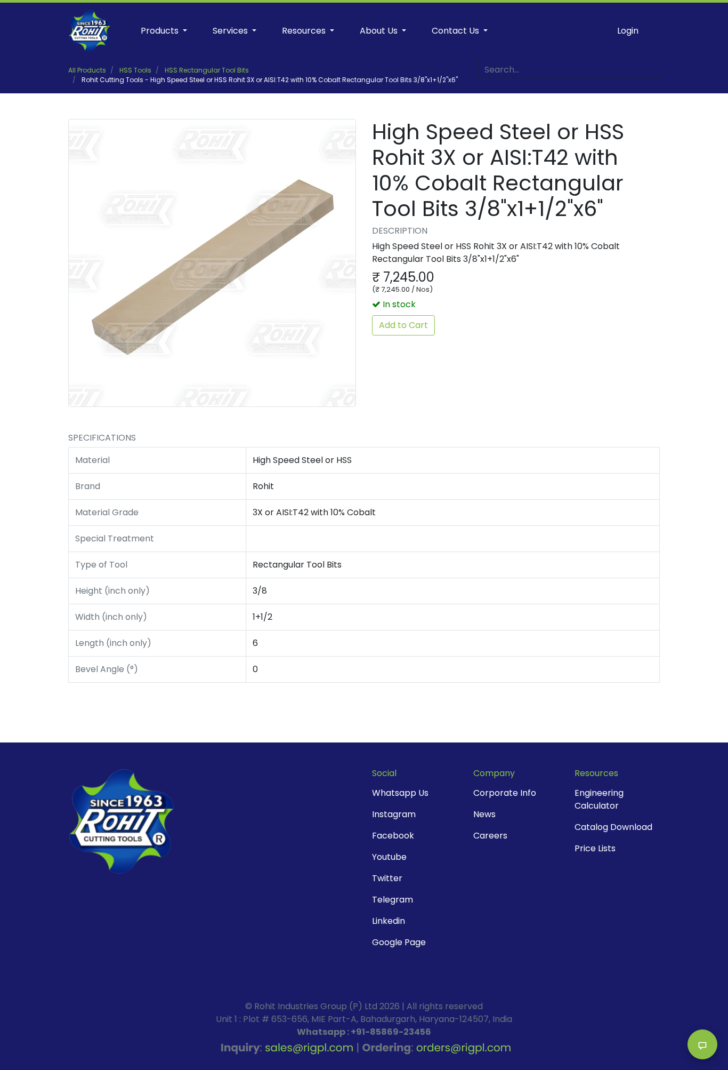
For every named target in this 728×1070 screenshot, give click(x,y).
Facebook (393, 835)
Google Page (399, 942)
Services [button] (231, 31)
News (484, 814)
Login (627, 31)
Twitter (387, 878)
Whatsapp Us (400, 793)
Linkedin (388, 921)
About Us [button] (380, 31)
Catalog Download (613, 827)
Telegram (392, 899)
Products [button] (161, 31)
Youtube (389, 857)
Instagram (394, 814)
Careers (490, 835)
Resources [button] (305, 31)
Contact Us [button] (456, 31)
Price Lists (595, 848)
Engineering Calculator (599, 799)
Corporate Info (504, 793)
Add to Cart (403, 325)
